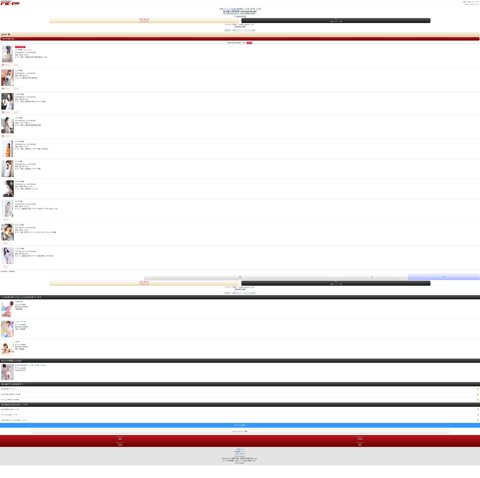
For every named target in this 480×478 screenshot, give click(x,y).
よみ (16, 118)
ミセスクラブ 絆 (20, 322)
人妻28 (17, 342)
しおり (17, 248)
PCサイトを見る (240, 425)
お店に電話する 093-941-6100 (144, 20)
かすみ (17, 141)
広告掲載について (240, 451)
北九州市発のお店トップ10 (10, 409)
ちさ (16, 70)
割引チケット (237, 30)
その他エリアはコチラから (471, 4)
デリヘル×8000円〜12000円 (10, 400)
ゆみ (16, 201)
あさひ (17, 225)
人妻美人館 (18, 302)
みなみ (17, 181)
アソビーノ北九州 (360, 438)
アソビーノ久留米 (120, 444)
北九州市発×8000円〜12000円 (10, 394)
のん (16, 161)
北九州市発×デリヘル (8, 389)
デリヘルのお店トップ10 (9, 415)
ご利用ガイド (240, 449)
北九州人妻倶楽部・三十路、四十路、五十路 (30, 365)
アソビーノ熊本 (360, 444)
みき (16, 50)
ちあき (17, 94)
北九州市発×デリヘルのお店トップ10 (13, 420)
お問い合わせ (240, 454)
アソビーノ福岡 (120, 438)
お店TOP (227, 30)
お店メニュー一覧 (336, 21)
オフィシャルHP (249, 30)
